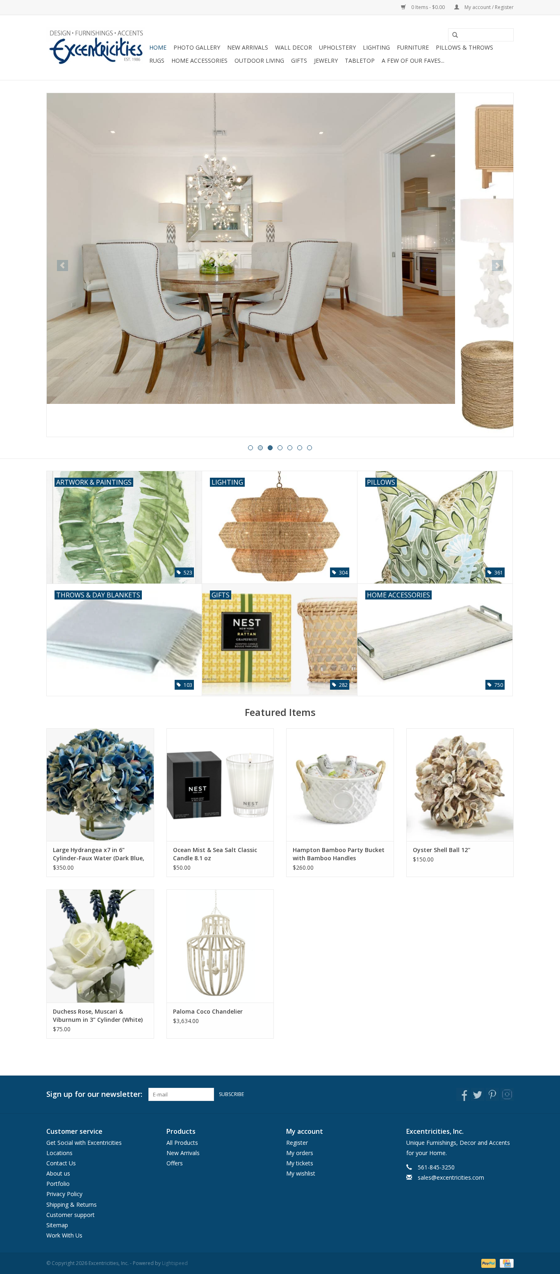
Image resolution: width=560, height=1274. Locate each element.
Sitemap (57, 1225)
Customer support (70, 1215)
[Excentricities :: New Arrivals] (280, 265)
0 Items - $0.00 (428, 7)
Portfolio (58, 1183)
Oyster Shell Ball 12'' (441, 850)
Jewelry (326, 60)
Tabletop (360, 60)
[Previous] (62, 265)
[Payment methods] (487, 1263)
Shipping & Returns (71, 1204)
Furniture (413, 47)
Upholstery (337, 47)
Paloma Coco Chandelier (208, 1011)
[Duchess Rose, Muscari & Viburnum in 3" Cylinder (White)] (100, 945)
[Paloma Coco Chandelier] (220, 945)
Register (297, 1142)
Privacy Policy (64, 1194)
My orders (299, 1153)
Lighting (376, 47)
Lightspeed (175, 1263)
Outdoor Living (259, 60)
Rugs (156, 60)
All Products (182, 1142)
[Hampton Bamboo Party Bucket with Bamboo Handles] (340, 784)
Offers (174, 1163)
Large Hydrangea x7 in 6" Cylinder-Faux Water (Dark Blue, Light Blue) (98, 854)
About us (58, 1173)
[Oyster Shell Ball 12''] (460, 784)
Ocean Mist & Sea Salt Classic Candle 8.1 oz (215, 854)
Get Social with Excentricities (84, 1142)
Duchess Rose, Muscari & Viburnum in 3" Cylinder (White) (98, 1015)
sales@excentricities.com (451, 1177)
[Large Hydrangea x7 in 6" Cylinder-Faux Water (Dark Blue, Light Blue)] (100, 784)
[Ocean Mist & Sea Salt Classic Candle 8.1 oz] (220, 784)
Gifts (299, 60)
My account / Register (488, 7)
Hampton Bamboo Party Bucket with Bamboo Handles (339, 854)
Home (157, 47)
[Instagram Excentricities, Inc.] (507, 1094)
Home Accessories (199, 60)
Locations (59, 1153)
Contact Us (61, 1163)
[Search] (452, 35)
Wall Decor (293, 47)
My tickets (299, 1163)
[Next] (497, 265)
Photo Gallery (196, 47)
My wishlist (300, 1173)
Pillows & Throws (464, 47)
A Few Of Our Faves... (413, 60)
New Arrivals (247, 47)
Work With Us (64, 1235)
